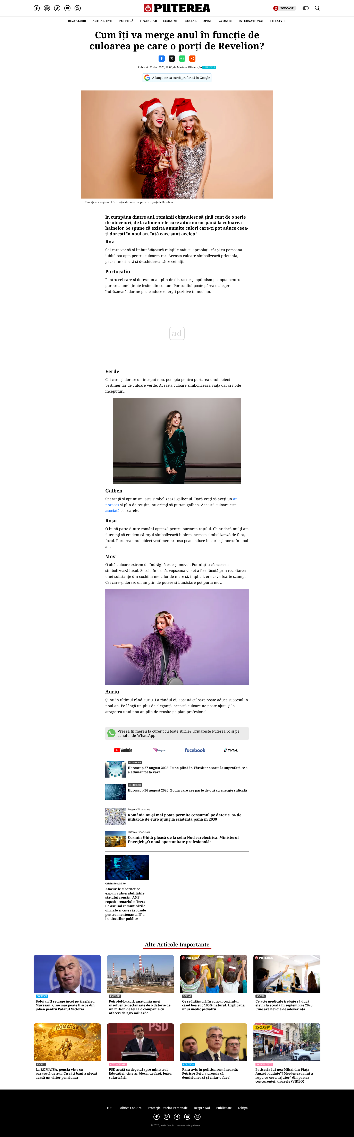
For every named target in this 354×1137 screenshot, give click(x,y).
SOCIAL (190, 21)
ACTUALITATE (102, 21)
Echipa (243, 1108)
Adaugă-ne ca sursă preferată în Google (181, 78)
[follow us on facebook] (195, 750)
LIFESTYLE (278, 21)
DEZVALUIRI (77, 21)
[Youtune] (67, 8)
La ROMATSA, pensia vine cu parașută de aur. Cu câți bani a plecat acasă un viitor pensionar (66, 1073)
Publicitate (224, 1108)
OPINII (208, 21)
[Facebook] (37, 8)
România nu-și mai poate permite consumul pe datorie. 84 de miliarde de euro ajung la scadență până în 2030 (184, 817)
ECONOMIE (171, 21)
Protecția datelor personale (168, 1108)
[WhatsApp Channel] (78, 8)
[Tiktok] (57, 8)
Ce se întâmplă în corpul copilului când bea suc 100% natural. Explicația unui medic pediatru (213, 1005)
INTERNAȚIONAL (251, 21)
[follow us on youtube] (123, 750)
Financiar (148, 21)
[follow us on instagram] (159, 750)
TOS (109, 1108)
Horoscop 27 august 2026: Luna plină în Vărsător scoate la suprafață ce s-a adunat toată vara (188, 770)
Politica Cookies (130, 1108)
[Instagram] (47, 8)
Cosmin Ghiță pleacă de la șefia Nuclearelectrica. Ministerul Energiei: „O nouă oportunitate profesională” (183, 839)
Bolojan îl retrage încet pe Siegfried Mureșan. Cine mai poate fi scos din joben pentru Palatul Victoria (65, 1005)
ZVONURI (226, 21)
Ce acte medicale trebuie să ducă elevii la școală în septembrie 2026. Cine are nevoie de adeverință (284, 1005)
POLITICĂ (126, 21)
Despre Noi (202, 1108)
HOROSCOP (135, 762)
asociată (112, 510)
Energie (115, 996)
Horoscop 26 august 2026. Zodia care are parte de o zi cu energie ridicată (187, 790)
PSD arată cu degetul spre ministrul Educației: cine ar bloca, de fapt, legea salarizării (140, 1073)
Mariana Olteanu (187, 67)
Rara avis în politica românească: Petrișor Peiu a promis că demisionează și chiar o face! (210, 1073)
